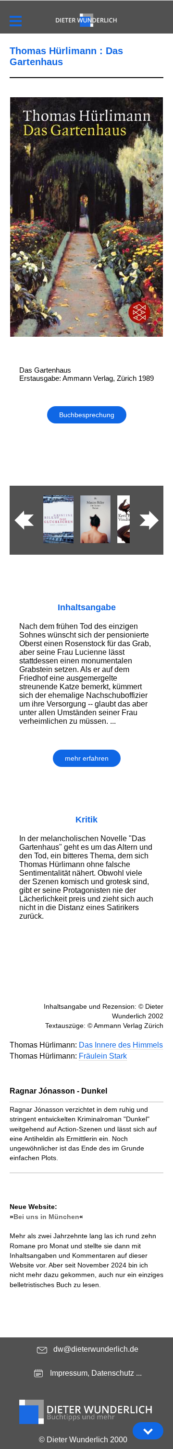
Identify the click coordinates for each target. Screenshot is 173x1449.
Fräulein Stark (103, 1056)
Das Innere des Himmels (121, 1045)
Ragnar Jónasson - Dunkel (58, 1091)
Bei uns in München (46, 1217)
